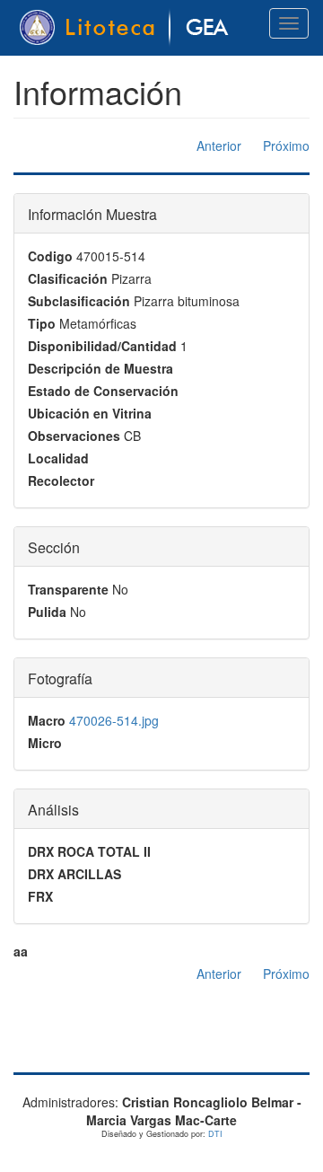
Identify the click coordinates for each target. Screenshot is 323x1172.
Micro (45, 743)
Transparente (68, 589)
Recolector (61, 480)
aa (20, 951)
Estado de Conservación (103, 391)
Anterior (218, 145)
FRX (40, 896)
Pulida (47, 612)
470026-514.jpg (114, 720)
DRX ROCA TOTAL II (89, 851)
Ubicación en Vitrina (90, 413)
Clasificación (68, 278)
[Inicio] (127, 28)
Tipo (42, 323)
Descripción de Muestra (100, 368)
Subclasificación (79, 301)
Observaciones (74, 436)
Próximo (286, 145)
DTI (215, 1134)
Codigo (50, 256)
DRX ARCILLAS (74, 874)
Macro (46, 720)
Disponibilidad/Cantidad (102, 346)
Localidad (58, 458)
